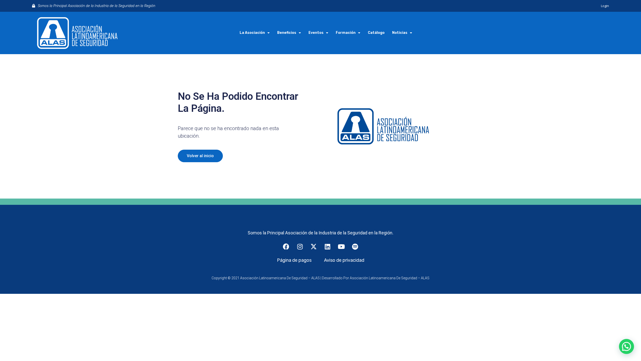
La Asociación (252, 33)
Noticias (399, 33)
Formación (346, 33)
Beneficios (286, 33)
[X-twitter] (313, 246)
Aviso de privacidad (344, 260)
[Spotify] (355, 246)
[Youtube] (341, 246)
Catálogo (376, 33)
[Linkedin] (327, 246)
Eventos (316, 33)
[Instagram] (300, 246)
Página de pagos (294, 260)
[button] (626, 346)
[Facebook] (286, 246)
